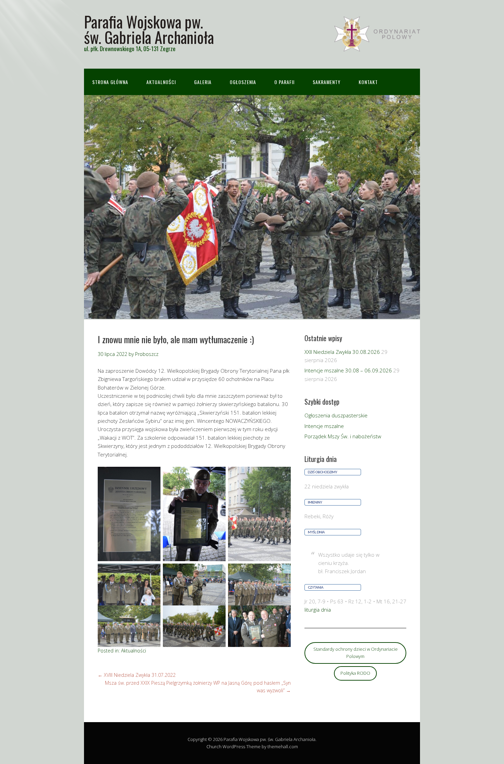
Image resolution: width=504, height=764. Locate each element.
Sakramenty (326, 81)
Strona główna (110, 81)
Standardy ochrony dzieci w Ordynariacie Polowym (355, 652)
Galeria (203, 81)
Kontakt (368, 81)
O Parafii (284, 81)
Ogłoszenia (243, 81)
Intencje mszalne (324, 425)
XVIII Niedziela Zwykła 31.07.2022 (137, 675)
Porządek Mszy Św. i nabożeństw (342, 436)
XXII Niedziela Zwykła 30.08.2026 (342, 351)
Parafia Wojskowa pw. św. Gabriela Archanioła (149, 29)
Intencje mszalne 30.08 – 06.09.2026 (348, 370)
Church (213, 746)
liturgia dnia (317, 609)
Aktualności (161, 81)
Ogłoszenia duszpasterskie (336, 415)
